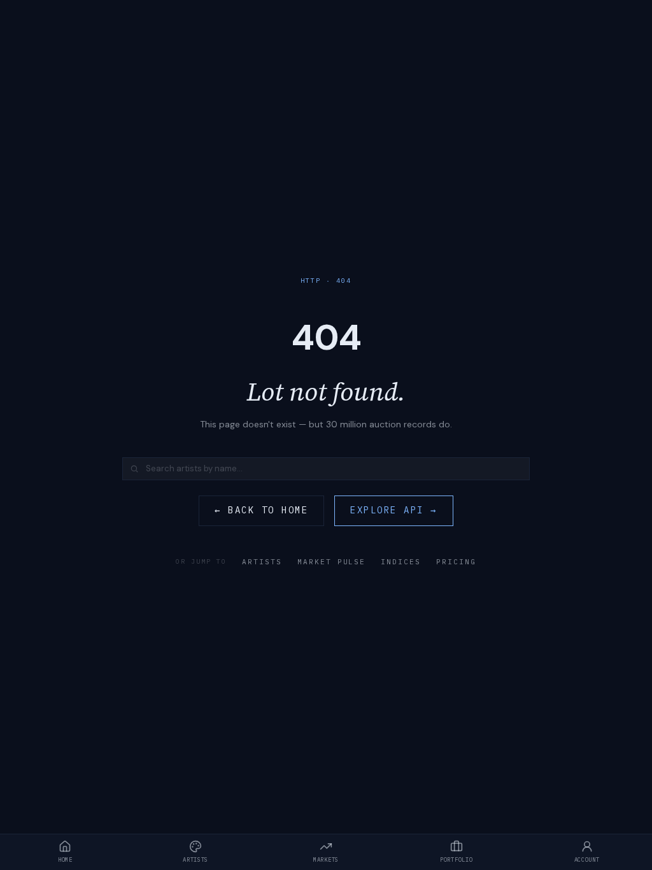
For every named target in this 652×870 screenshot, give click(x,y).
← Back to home (261, 510)
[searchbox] (326, 468)
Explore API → (393, 510)
